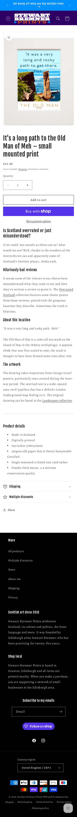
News (11, 570)
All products (16, 551)
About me (14, 579)
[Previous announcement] (7, 5)
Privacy (13, 597)
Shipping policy (40, 808)
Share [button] (11, 510)
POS (45, 796)
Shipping (22, 169)
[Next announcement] (69, 5)
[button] (8, 18)
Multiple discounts (20, 560)
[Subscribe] (60, 711)
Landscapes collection (57, 400)
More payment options (38, 221)
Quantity (8, 176)
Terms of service (44, 802)
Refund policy (24, 802)
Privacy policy (64, 802)
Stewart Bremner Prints (30, 796)
